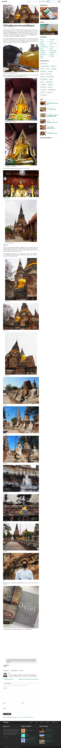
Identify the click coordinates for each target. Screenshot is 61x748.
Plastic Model (53, 50)
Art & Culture (53, 43)
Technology (52, 52)
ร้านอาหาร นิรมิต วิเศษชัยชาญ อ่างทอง (51, 128)
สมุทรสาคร (50, 92)
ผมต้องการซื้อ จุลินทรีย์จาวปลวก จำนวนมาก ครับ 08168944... (31, 742)
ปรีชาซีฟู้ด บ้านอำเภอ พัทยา (52, 122)
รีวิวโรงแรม (43, 87)
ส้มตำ (42, 74)
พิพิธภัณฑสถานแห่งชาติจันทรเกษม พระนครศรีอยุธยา (28, 679)
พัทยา (42, 81)
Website (4, 708)
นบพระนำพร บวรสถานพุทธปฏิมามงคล (49, 731)
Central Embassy (52, 89)
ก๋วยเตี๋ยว (50, 71)
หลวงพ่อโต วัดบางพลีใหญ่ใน (46, 33)
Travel (51, 41)
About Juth (55, 722)
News (51, 48)
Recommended (44, 46)
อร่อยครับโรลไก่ (28, 731)
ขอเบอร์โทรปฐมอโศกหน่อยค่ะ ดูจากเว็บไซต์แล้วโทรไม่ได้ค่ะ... (32, 737)
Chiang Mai (43, 71)
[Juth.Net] (4, 1)
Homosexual (43, 54)
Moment (52, 54)
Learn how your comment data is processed (25, 717)
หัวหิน (51, 79)
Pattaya (42, 76)
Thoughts (52, 56)
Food (43, 25)
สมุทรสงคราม (43, 95)
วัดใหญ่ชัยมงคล (14, 670)
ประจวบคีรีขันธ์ (44, 79)
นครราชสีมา (43, 89)
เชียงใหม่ (53, 66)
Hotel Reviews (49, 81)
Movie (42, 56)
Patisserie (52, 46)
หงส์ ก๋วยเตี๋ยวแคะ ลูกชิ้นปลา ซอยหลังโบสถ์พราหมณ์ (52, 116)
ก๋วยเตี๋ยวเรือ (43, 84)
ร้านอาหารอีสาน (50, 76)
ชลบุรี (48, 68)
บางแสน (42, 92)
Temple (42, 41)
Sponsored (43, 52)
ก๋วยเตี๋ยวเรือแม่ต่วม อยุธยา (9, 679)
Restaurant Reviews (45, 66)
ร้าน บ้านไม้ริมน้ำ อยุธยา (51, 109)
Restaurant (52, 39)
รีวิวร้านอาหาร (44, 63)
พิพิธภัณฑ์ (51, 84)
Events (42, 43)
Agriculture (43, 50)
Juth (9, 673)
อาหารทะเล (49, 74)
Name (4, 703)
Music (42, 57)
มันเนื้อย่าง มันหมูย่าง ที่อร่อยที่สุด (52, 104)
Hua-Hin (50, 87)
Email (22, 703)
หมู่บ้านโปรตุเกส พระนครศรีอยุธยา (48, 737)
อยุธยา (22, 670)
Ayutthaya (6, 670)
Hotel (42, 48)
